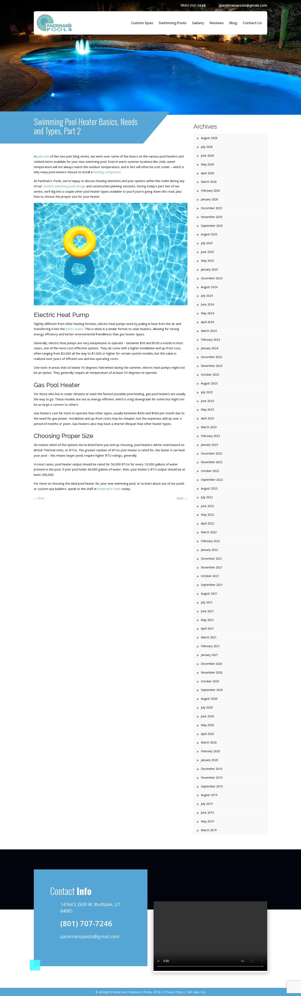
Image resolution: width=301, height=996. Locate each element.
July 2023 (207, 392)
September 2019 (212, 786)
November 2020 (211, 672)
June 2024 (207, 304)
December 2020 (211, 664)
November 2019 (211, 777)
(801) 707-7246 (193, 5)
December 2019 (211, 769)
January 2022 (209, 550)
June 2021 (207, 611)
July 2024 (207, 296)
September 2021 (212, 585)
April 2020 (207, 734)
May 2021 (207, 620)
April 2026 (207, 173)
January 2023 (209, 445)
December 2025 (211, 208)
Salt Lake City (196, 992)
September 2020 (212, 690)
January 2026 (209, 199)
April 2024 (207, 322)
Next (182, 498)
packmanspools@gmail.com (243, 5)
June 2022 (207, 506)
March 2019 (209, 830)
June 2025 (207, 252)
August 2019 (209, 795)
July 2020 (207, 707)
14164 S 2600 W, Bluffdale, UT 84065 (90, 908)
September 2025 (212, 226)
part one (43, 156)
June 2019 (207, 812)
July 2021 (207, 602)
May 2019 (207, 821)
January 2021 (209, 655)
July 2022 (207, 497)
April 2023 (207, 418)
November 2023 (211, 366)
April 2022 (207, 523)
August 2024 (209, 287)
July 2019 (207, 804)
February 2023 (210, 436)
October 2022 (210, 471)
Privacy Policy (173, 992)
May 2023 (207, 409)
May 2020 (207, 725)
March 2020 (209, 742)
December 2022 (211, 453)
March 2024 (209, 331)
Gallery (198, 23)
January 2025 (209, 269)
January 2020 (209, 760)
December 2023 (211, 357)
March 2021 (209, 637)
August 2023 (209, 383)
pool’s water (74, 329)
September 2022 (212, 480)
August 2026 (209, 138)
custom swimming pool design (64, 186)
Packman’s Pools (109, 489)
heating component (107, 172)
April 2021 (207, 628)
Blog (233, 23)
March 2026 (209, 182)
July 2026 (207, 147)
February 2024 (210, 339)
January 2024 (209, 348)
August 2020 (209, 699)
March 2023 (209, 427)
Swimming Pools (172, 23)
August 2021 (209, 593)
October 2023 (210, 374)
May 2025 (207, 261)
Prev (39, 498)
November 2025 (211, 217)
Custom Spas (142, 23)
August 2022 (209, 488)
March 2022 (209, 532)
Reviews (217, 23)
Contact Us (252, 23)
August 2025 (209, 234)
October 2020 (210, 681)
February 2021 (210, 646)
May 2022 (207, 515)
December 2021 (211, 558)
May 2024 (207, 313)
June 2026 (207, 155)
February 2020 (210, 751)
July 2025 (207, 243)
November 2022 (211, 462)
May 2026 (207, 164)
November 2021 (211, 567)
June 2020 (207, 716)
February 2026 (210, 190)
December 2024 (211, 278)
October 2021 (210, 576)
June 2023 (207, 401)
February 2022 (210, 541)
